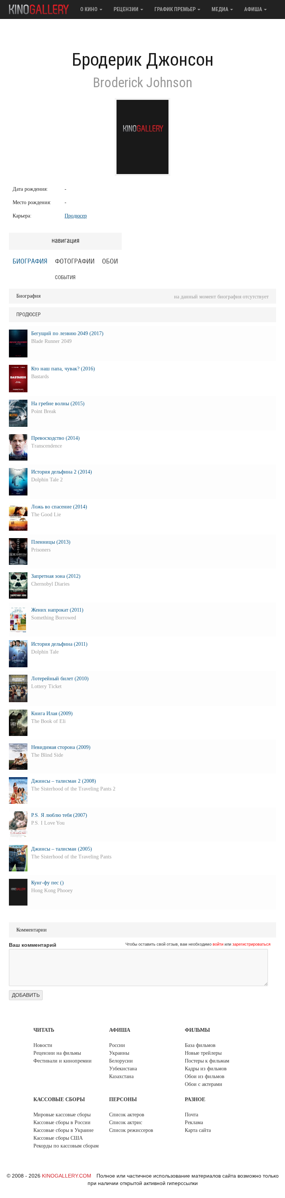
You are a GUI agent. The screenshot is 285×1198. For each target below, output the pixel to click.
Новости (42, 1045)
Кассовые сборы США (58, 1138)
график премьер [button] (175, 9)
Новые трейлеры (203, 1053)
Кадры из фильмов (206, 1068)
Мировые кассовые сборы (62, 1114)
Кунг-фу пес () (47, 883)
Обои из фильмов (205, 1076)
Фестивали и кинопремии (62, 1061)
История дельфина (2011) (59, 644)
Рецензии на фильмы (57, 1053)
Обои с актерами (203, 1084)
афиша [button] (253, 9)
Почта (191, 1114)
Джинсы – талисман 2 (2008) (63, 781)
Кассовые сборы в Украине (63, 1130)
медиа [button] (220, 9)
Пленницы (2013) (51, 542)
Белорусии (121, 1061)
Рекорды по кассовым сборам (66, 1146)
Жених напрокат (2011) (57, 610)
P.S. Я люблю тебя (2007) (59, 815)
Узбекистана (123, 1068)
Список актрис (125, 1122)
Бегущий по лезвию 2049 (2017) (67, 333)
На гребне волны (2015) (58, 403)
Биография (30, 262)
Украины (119, 1053)
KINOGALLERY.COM (66, 1176)
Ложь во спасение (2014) (59, 507)
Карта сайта (198, 1130)
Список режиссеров (131, 1130)
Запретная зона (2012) (56, 576)
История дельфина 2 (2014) (61, 472)
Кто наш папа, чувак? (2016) (63, 368)
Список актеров (126, 1114)
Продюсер (76, 216)
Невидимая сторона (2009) (61, 747)
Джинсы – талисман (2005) (61, 849)
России (117, 1045)
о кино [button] (89, 9)
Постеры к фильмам (207, 1061)
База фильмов (200, 1045)
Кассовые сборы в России (62, 1122)
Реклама (194, 1122)
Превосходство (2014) (55, 438)
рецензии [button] (127, 9)
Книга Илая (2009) (52, 713)
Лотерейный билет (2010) (60, 678)
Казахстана (121, 1076)
